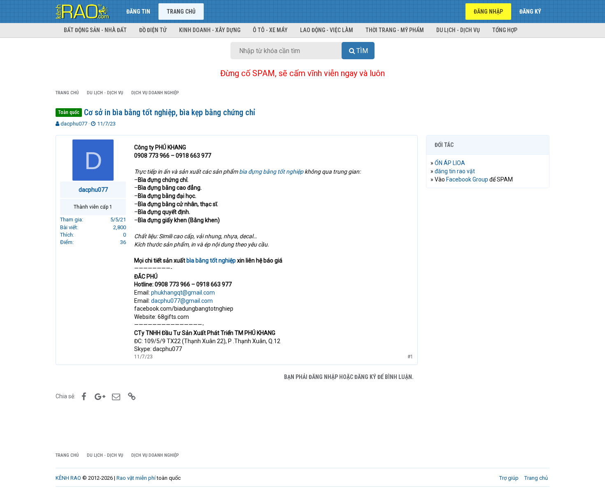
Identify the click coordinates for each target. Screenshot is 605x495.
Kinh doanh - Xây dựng (209, 30)
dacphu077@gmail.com (182, 300)
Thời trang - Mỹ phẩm (394, 30)
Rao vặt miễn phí (136, 478)
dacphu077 (73, 124)
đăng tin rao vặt (455, 171)
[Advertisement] (487, 319)
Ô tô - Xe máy (270, 30)
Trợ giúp (509, 478)
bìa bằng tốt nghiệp (211, 260)
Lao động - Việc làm (326, 30)
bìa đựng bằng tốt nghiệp (271, 171)
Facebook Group (467, 179)
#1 (410, 357)
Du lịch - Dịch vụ (458, 30)
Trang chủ (181, 11)
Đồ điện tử (153, 30)
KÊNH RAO (68, 478)
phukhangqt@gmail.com (183, 292)
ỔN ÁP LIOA (450, 163)
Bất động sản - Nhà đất (95, 30)
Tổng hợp (504, 30)
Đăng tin (138, 11)
